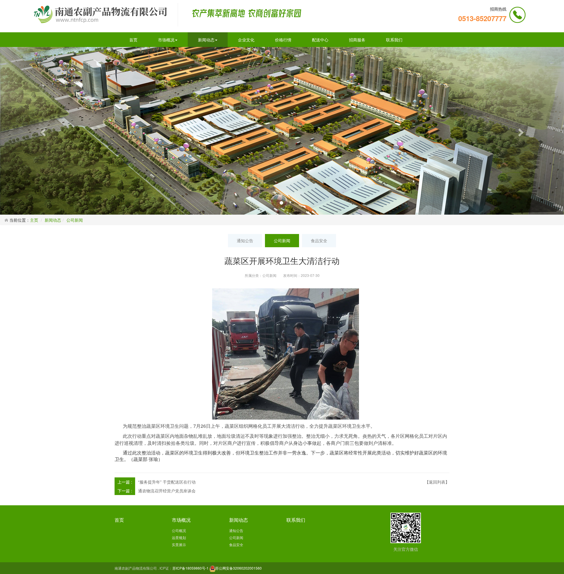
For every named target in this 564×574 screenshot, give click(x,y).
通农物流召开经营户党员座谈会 (167, 491)
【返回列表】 (437, 482)
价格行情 (283, 40)
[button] (42, 131)
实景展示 (179, 544)
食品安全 (319, 240)
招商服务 (357, 40)
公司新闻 (74, 220)
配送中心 (320, 40)
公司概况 (179, 530)
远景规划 (179, 537)
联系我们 (394, 40)
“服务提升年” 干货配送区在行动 (167, 482)
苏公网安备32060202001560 (238, 567)
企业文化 (246, 40)
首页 (133, 40)
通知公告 (245, 240)
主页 (34, 220)
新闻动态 (206, 40)
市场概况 (166, 40)
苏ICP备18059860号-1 (190, 567)
